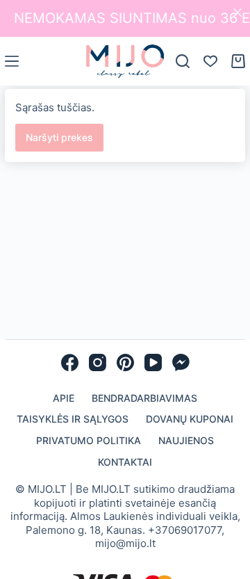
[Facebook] (69, 362)
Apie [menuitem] (63, 398)
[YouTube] (153, 362)
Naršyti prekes (59, 137)
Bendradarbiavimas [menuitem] (144, 398)
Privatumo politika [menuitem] (88, 440)
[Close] (237, 12)
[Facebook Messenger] (181, 362)
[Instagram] (97, 362)
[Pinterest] (125, 362)
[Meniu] (12, 61)
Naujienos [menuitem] (186, 440)
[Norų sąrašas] (210, 61)
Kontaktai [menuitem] (125, 462)
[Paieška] (183, 61)
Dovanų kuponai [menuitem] (189, 419)
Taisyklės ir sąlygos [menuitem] (72, 419)
